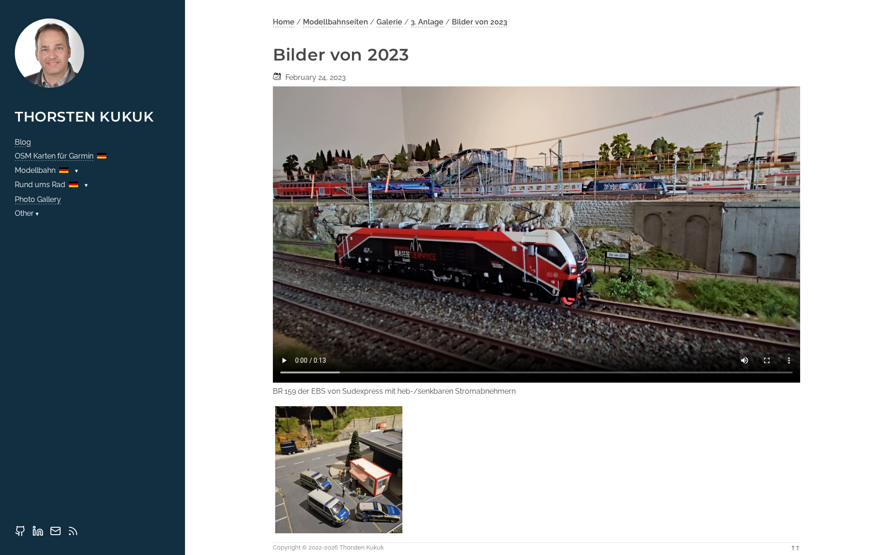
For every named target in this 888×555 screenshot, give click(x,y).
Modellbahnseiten (335, 22)
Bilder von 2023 (479, 22)
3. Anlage (427, 22)
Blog (23, 142)
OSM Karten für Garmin (54, 156)
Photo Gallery (38, 199)
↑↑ (795, 547)
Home (284, 22)
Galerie (389, 22)
